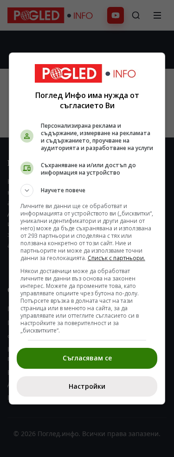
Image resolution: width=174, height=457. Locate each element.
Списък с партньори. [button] (116, 258)
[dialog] (87, 228)
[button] (87, 190)
